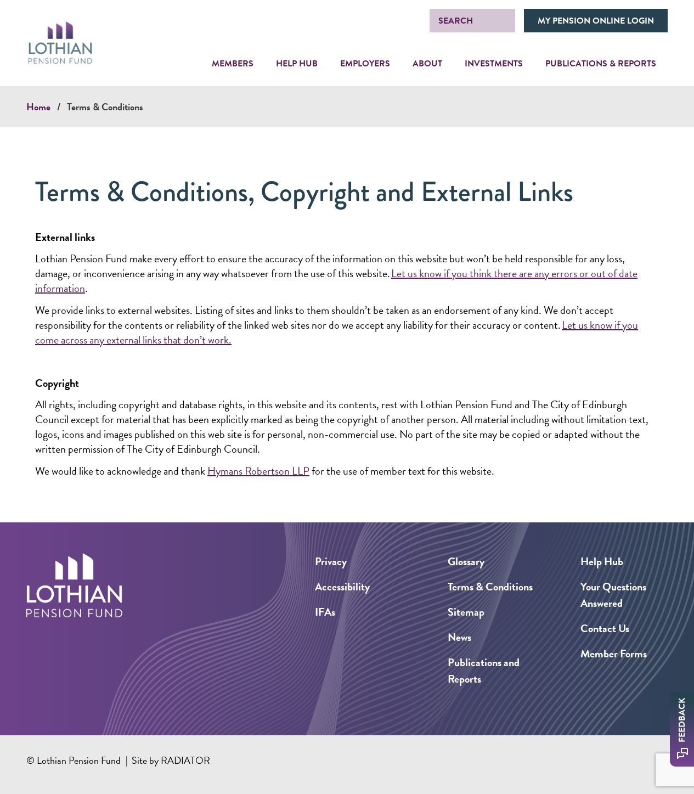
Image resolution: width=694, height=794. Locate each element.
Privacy (331, 561)
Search (455, 20)
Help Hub (601, 561)
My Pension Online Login (596, 20)
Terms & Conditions (105, 106)
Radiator (185, 760)
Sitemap (466, 612)
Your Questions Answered (613, 594)
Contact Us (604, 628)
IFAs (325, 612)
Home (38, 106)
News (459, 637)
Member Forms (613, 653)
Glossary (466, 561)
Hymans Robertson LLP (258, 471)
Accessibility (342, 586)
